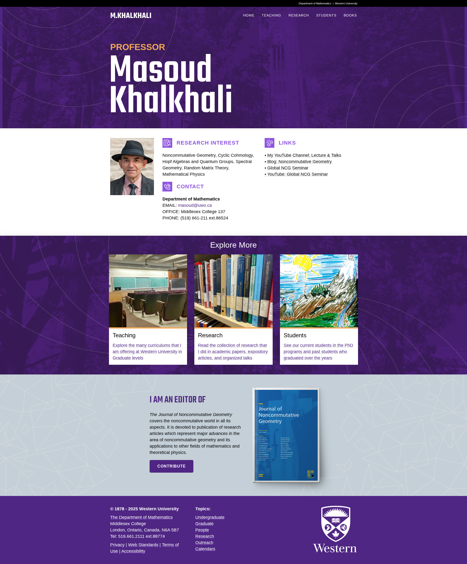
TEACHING (271, 15)
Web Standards (143, 544)
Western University (346, 3)
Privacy (117, 544)
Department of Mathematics (315, 3)
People (202, 530)
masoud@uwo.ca (195, 205)
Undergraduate (210, 517)
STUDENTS (326, 15)
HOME (248, 15)
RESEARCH (298, 15)
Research (204, 536)
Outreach (204, 542)
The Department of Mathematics (141, 517)
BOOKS (350, 15)
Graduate (204, 523)
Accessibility (133, 551)
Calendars (205, 549)
